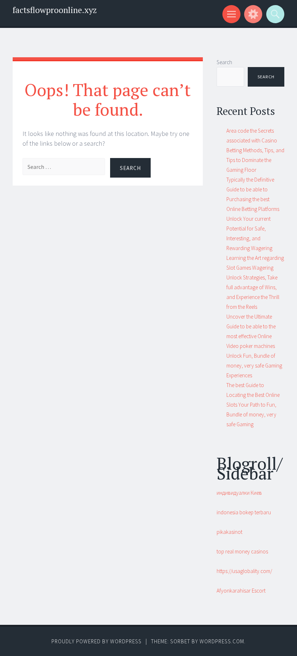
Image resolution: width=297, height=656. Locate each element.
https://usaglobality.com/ (244, 571)
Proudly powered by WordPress (96, 641)
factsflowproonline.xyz (55, 10)
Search (224, 62)
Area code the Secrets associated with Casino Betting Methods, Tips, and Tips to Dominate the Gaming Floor (255, 150)
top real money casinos (242, 551)
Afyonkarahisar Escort (241, 590)
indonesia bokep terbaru (244, 512)
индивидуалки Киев (239, 492)
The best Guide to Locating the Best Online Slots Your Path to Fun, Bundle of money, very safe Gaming (253, 405)
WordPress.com (222, 641)
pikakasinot (229, 531)
